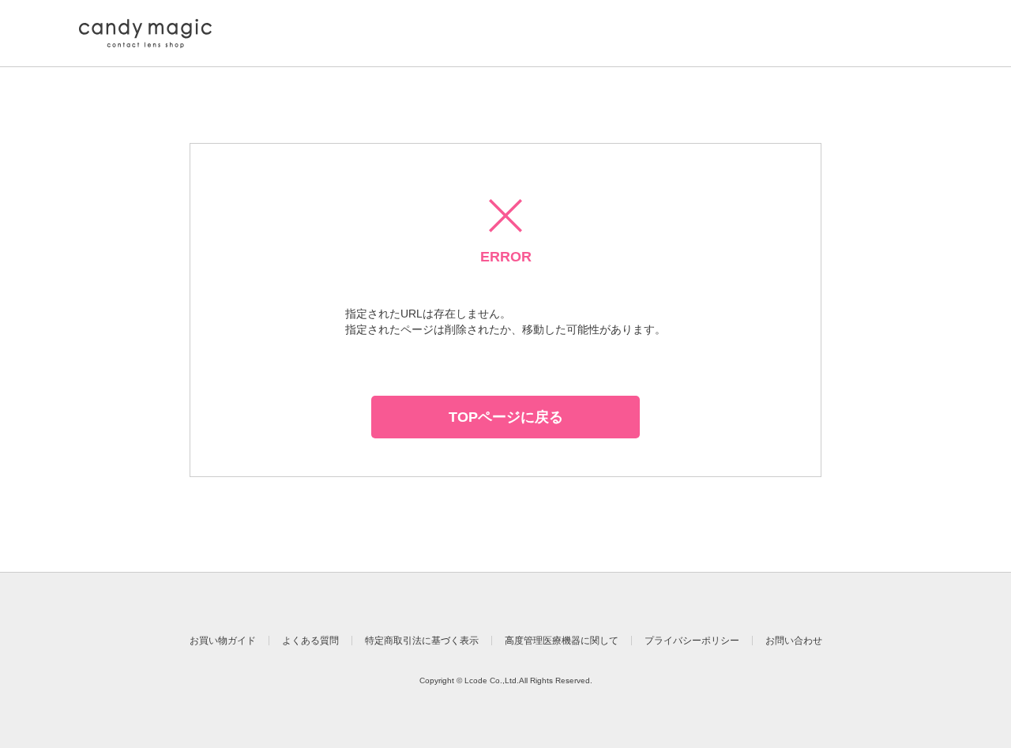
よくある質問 (310, 640)
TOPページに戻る (506, 417)
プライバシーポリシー (692, 640)
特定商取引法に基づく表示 (422, 640)
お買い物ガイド (223, 640)
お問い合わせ (793, 640)
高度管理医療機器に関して (561, 640)
